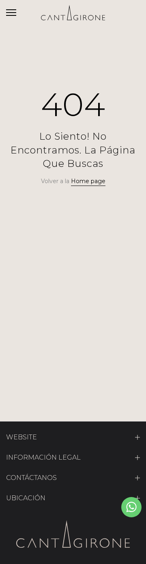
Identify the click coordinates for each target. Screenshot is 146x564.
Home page (88, 181)
